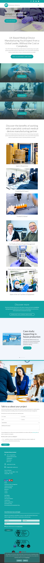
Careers (6, 491)
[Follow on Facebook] (31, 1)
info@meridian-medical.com (12, 467)
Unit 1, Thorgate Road (11, 454)
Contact (6, 492)
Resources (6, 489)
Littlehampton (9, 458)
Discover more (10, 20)
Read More (27, 348)
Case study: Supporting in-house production (31, 334)
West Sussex (9, 459)
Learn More (21, 76)
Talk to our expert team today (22, 56)
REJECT (25, 560)
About (5, 482)
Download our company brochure (21, 314)
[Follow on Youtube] (39, 1)
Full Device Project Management (10, 484)
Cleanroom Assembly (8, 486)
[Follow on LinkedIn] (36, 1)
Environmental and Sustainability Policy (12, 505)
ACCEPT (19, 560)
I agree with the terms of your (14, 526)
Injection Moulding (8, 487)
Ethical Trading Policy (8, 501)
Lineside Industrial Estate (11, 456)
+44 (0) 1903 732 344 (11, 464)
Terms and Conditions (8, 498)
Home (5, 481)
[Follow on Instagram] (33, 1)
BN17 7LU (9, 461)
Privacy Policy (7, 496)
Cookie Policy (7, 500)
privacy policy (35, 432)
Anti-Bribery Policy (8, 503)
